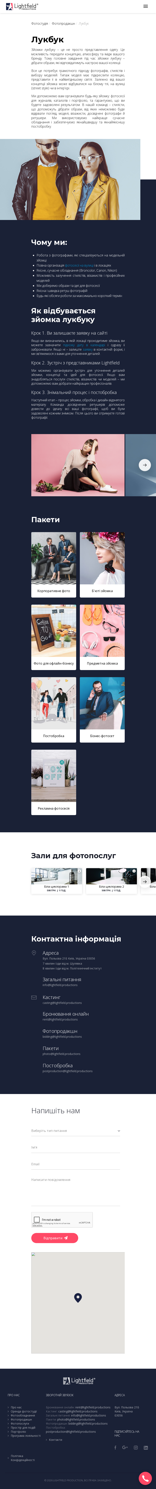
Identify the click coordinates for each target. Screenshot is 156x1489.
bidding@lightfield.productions (88, 1423)
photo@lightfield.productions (76, 1419)
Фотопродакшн (21, 1419)
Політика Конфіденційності (23, 1458)
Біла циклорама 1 (56, 886)
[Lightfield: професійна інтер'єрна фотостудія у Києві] (22, 6)
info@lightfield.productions (88, 1415)
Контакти (55, 1440)
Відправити (52, 1238)
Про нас (16, 1407)
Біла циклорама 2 (111, 886)
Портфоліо (18, 1431)
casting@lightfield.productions (78, 1411)
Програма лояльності (26, 1436)
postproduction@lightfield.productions (71, 1431)
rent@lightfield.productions (92, 1407)
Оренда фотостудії (24, 1411)
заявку (88, 349)
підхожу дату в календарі (84, 345)
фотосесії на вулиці (79, 265)
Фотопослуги (20, 1423)
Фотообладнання (23, 1415)
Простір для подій (23, 1427)
